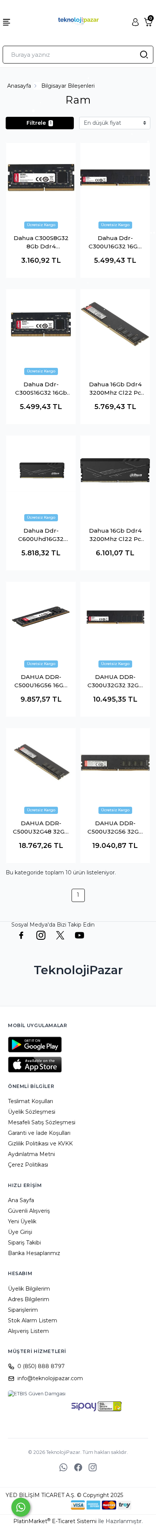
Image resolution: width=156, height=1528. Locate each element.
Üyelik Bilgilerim (29, 1288)
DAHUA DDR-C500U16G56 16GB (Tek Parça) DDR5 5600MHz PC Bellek (41, 681)
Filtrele (39, 122)
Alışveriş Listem (28, 1331)
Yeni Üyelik (22, 1221)
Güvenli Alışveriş (29, 1210)
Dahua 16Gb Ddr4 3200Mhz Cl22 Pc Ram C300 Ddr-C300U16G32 (115, 389)
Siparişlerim (23, 1309)
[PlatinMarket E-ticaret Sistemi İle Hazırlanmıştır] (45, 1505)
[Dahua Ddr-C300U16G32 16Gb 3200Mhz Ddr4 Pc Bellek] (115, 177)
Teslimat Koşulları (30, 1101)
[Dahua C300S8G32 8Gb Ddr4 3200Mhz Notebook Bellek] (41, 177)
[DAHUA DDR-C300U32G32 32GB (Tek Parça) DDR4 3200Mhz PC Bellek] (115, 616)
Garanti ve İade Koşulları (39, 1133)
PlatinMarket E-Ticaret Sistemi (55, 1521)
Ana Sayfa (21, 1200)
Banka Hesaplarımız (34, 1253)
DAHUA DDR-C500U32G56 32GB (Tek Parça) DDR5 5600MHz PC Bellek (115, 828)
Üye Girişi (20, 1232)
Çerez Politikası (28, 1164)
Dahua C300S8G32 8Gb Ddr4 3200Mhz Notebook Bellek (41, 242)
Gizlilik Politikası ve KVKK (40, 1143)
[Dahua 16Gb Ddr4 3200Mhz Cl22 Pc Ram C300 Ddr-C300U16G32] (115, 324)
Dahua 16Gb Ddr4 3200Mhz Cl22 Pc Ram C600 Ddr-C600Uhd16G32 (115, 535)
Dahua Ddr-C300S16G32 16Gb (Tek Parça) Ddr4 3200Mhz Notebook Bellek (41, 389)
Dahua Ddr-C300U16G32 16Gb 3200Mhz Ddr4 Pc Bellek (115, 242)
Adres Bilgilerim (28, 1299)
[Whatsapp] (20, 1507)
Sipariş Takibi (24, 1242)
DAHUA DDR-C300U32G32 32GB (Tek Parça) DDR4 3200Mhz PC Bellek (115, 681)
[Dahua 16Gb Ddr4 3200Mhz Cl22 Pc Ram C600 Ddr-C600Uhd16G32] (115, 470)
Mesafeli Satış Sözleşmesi (41, 1122)
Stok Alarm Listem (32, 1320)
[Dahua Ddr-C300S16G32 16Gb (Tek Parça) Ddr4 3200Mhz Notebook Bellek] (41, 324)
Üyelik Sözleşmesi (31, 1111)
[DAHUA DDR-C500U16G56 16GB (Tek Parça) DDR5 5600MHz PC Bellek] (41, 616)
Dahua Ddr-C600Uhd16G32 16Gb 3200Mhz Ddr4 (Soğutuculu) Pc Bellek (41, 535)
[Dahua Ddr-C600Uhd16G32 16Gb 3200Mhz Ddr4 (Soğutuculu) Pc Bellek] (41, 470)
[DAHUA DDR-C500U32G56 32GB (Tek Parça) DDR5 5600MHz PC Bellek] (115, 763)
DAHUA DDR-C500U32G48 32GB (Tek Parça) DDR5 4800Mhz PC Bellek (41, 828)
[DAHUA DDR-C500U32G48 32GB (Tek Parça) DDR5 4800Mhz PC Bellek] (41, 763)
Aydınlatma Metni (31, 1154)
